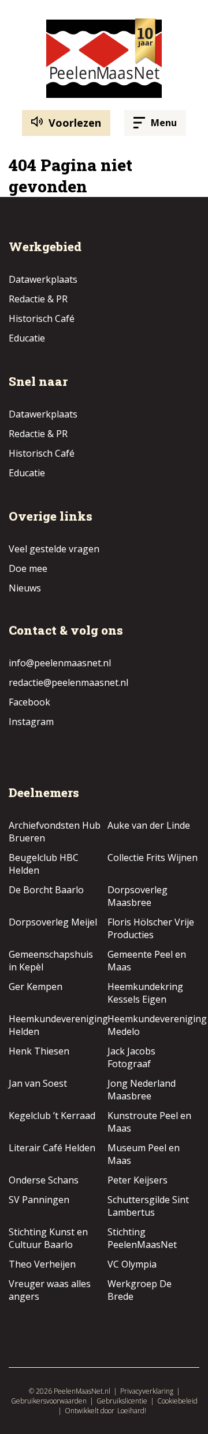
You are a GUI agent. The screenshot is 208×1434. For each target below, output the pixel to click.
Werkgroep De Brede (139, 1290)
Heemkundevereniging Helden (58, 1025)
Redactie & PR (38, 299)
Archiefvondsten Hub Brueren (55, 831)
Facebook (29, 702)
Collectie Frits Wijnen (152, 857)
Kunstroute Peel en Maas (149, 1122)
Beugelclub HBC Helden (44, 864)
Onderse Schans (44, 1180)
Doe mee (28, 568)
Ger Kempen (35, 986)
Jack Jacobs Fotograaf (131, 1057)
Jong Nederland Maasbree (141, 1089)
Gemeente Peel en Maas (146, 960)
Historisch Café (42, 318)
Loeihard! (131, 1411)
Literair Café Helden (52, 1147)
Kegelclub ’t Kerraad (52, 1115)
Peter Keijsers (137, 1180)
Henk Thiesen (39, 1051)
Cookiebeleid (177, 1401)
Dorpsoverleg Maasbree (137, 896)
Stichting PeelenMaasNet (142, 1238)
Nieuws (25, 588)
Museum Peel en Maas (143, 1154)
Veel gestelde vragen (54, 549)
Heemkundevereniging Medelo (157, 1025)
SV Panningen (39, 1199)
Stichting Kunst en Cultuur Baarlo (48, 1238)
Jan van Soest (38, 1083)
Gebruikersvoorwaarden (49, 1401)
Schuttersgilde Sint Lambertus (148, 1206)
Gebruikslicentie (121, 1401)
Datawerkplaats (43, 279)
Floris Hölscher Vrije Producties (150, 928)
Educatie (27, 338)
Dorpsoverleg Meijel (53, 922)
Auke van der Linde (148, 825)
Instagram (31, 721)
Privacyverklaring (146, 1391)
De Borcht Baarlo (46, 889)
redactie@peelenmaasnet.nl (68, 682)
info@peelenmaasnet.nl (60, 663)
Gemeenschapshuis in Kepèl (51, 960)
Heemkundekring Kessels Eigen (145, 993)
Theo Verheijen (42, 1264)
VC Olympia (132, 1264)
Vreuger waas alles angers (50, 1290)
